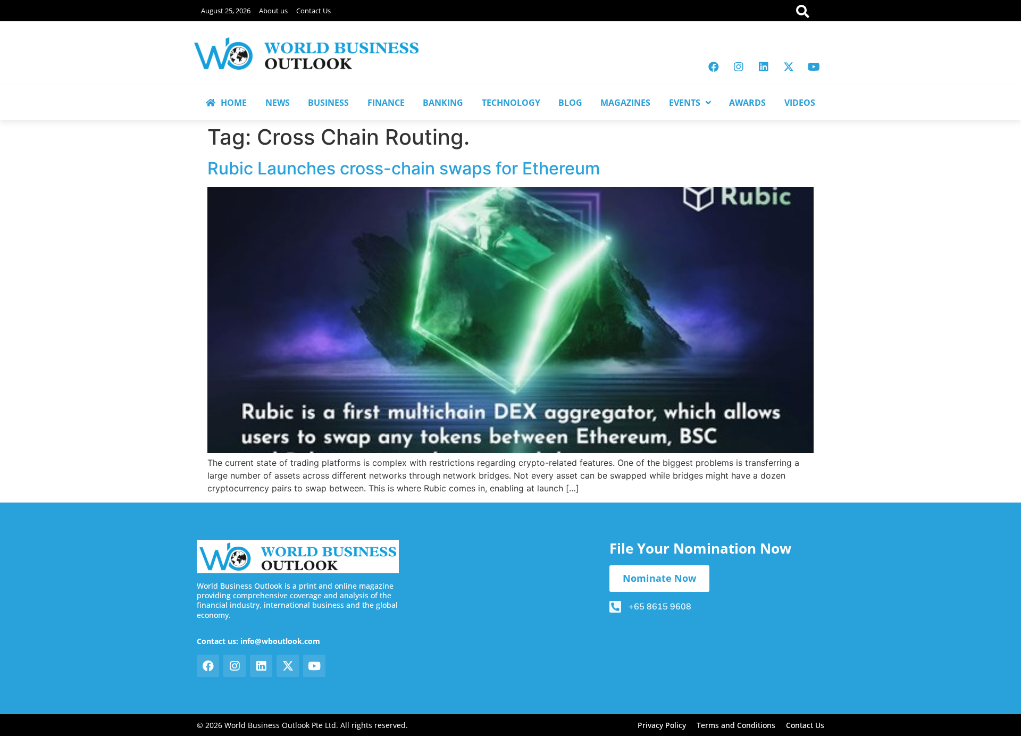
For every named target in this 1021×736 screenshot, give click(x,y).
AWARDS (747, 102)
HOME (234, 102)
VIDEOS (799, 102)
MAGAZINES (625, 102)
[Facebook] (713, 67)
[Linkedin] (763, 67)
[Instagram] (738, 67)
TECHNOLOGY (511, 102)
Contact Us (313, 10)
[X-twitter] (788, 67)
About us (273, 10)
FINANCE (386, 102)
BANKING (443, 102)
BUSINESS (328, 102)
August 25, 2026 (225, 10)
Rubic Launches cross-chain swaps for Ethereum (403, 168)
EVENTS (684, 102)
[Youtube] (813, 67)
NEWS (277, 102)
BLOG (570, 102)
